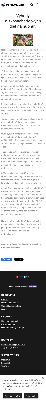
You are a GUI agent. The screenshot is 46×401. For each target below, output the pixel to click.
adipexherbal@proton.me (13, 344)
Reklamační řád (8, 324)
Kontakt (4, 299)
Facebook (5, 363)
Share (7, 259)
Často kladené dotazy (11, 306)
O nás (4, 309)
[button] (31, 5)
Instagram (5, 360)
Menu (42, 4)
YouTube (5, 366)
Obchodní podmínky (10, 321)
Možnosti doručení (9, 302)
